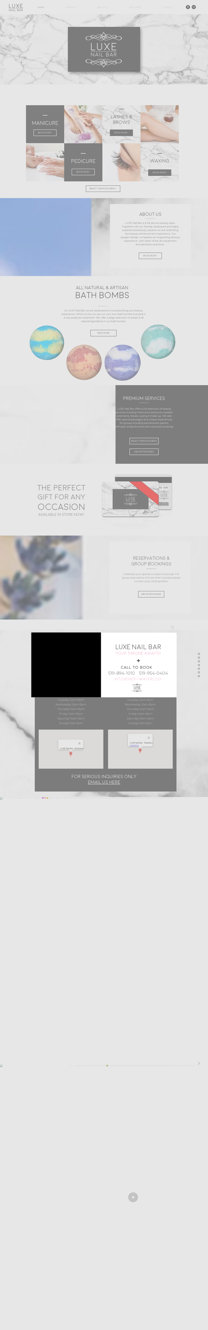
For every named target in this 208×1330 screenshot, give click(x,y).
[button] (172, 627)
